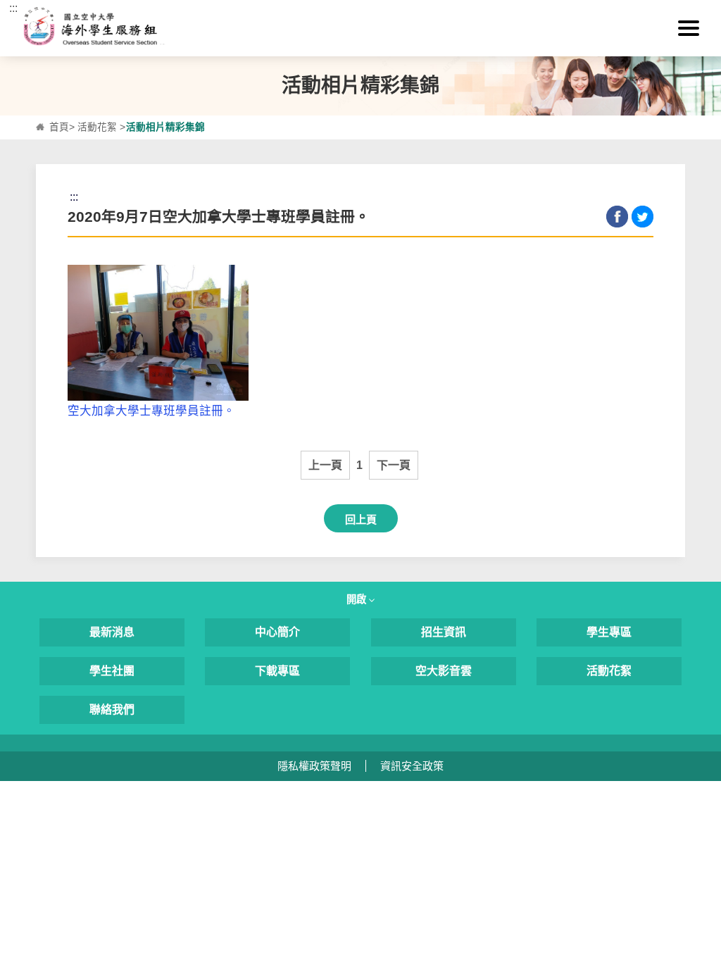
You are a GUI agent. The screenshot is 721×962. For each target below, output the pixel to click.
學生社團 (111, 671)
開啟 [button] (357, 599)
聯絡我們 (111, 710)
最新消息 (111, 632)
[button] (688, 28)
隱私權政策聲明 (314, 766)
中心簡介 (277, 632)
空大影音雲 (443, 671)
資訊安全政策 (412, 766)
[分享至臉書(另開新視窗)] (617, 216)
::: (13, 8)
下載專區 (277, 671)
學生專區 (609, 632)
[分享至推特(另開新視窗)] (642, 216)
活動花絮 (97, 127)
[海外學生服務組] (361, 28)
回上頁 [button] (361, 519)
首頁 (59, 127)
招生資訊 (443, 632)
